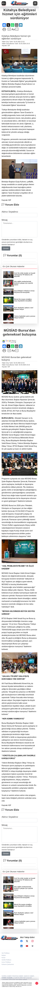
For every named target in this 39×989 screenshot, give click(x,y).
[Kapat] (37, 983)
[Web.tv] (32, 946)
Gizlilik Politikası (6, 960)
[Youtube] (27, 946)
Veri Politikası (6, 953)
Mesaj (4, 220)
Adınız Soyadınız (10, 212)
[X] (27, 941)
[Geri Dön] (4, 3)
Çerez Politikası (6, 962)
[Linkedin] (21, 946)
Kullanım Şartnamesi (8, 964)
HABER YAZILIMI (7, 978)
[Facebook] (21, 941)
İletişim (4, 955)
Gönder (6, 248)
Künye (3, 957)
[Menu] (35, 3)
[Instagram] (32, 941)
